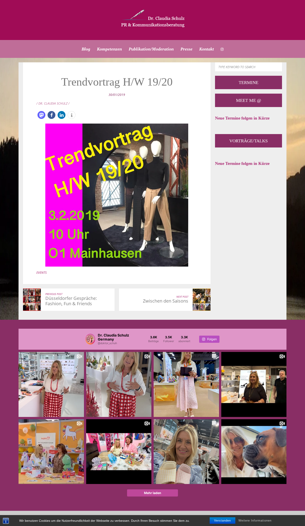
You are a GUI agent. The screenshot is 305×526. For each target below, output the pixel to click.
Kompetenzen (109, 48)
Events (41, 272)
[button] (41, 115)
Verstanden (222, 520)
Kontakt (206, 48)
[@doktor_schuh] (90, 339)
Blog (85, 48)
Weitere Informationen (255, 520)
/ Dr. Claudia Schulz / (52, 103)
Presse (186, 48)
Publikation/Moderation (151, 48)
